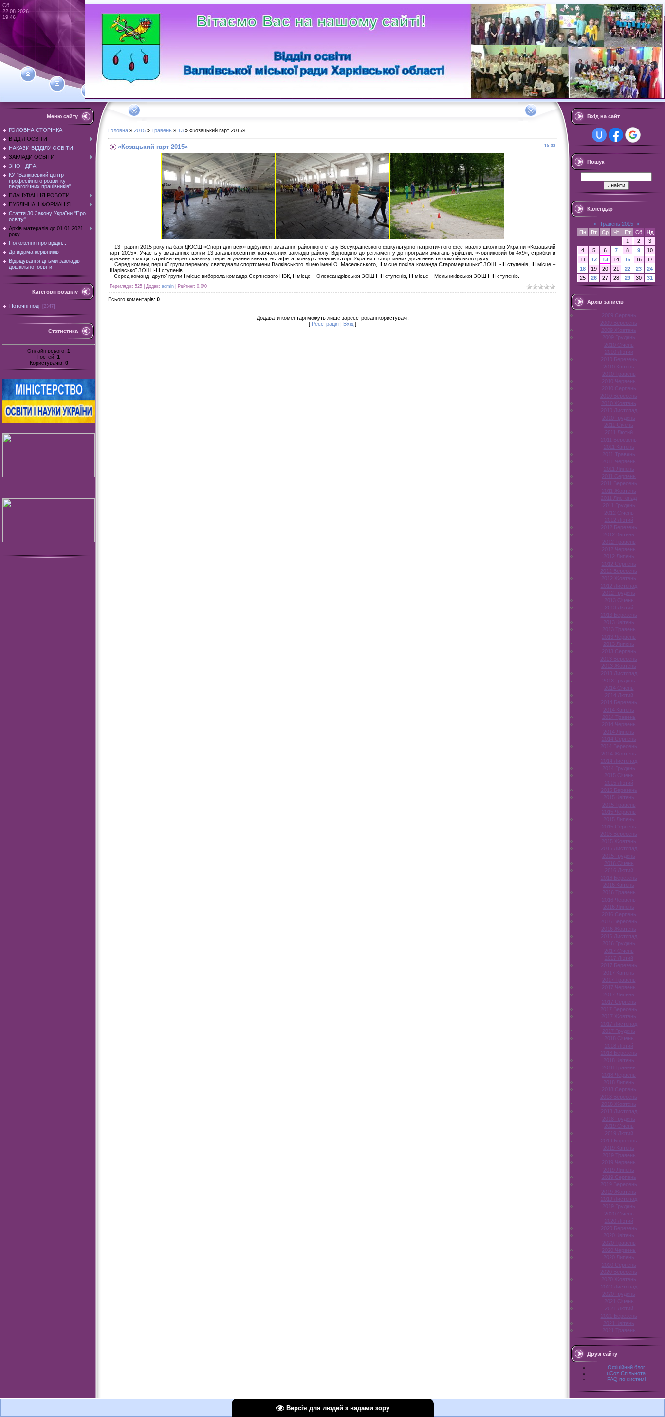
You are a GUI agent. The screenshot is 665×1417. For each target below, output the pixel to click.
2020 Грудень (618, 1294)
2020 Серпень (619, 1265)
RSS (654, 8)
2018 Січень (619, 1038)
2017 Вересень (618, 1009)
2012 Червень (619, 549)
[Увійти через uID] (599, 135)
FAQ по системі (626, 1379)
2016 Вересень (618, 921)
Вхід (348, 324)
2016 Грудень (618, 943)
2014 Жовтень (618, 753)
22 (627, 269)
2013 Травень (619, 629)
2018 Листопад (619, 1111)
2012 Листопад (619, 586)
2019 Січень (619, 1126)
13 (181, 130)
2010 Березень (619, 359)
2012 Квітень (618, 534)
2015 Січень (619, 775)
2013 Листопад (619, 673)
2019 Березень (619, 1140)
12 (594, 259)
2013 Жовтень (618, 666)
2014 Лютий (619, 695)
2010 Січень (619, 345)
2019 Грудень (618, 1206)
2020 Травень (619, 1243)
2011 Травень (618, 454)
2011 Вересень (619, 483)
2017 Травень (619, 980)
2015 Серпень (619, 826)
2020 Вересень (618, 1272)
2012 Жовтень (618, 578)
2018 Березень (619, 1053)
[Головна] (28, 74)
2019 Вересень (618, 1184)
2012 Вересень (618, 571)
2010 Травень (619, 374)
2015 (140, 130)
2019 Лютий (619, 1133)
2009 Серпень (619, 315)
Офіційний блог (626, 1367)
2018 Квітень (618, 1060)
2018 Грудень (618, 1119)
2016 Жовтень (618, 929)
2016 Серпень (619, 914)
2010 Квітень (618, 366)
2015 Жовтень (618, 841)
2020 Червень (619, 1250)
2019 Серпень (619, 1177)
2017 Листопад (619, 1024)
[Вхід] (89, 91)
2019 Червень (619, 1162)
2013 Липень (618, 644)
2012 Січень (619, 512)
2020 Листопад (619, 1286)
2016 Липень (618, 907)
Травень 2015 (616, 224)
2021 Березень (619, 1316)
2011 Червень (619, 461)
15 (627, 259)
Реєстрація (325, 324)
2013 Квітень (618, 622)
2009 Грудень (618, 337)
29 (627, 278)
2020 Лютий (619, 1221)
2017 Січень (619, 951)
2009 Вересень (618, 323)
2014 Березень (619, 702)
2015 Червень (619, 812)
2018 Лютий (619, 1046)
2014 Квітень (618, 710)
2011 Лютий (619, 432)
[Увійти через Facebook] (616, 135)
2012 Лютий (619, 520)
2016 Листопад (619, 936)
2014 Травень (619, 717)
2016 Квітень (618, 885)
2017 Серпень (619, 1002)
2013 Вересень (618, 659)
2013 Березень (619, 615)
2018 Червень (619, 1075)
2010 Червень (619, 381)
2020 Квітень (618, 1235)
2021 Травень (619, 1330)
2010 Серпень (619, 388)
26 (594, 278)
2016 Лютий (619, 870)
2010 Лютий (619, 352)
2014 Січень (619, 688)
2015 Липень (618, 819)
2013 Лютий (619, 607)
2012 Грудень (618, 593)
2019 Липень (618, 1170)
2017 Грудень (618, 1031)
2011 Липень (619, 469)
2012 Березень (619, 527)
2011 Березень (619, 439)
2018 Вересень (618, 1097)
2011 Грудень (619, 505)
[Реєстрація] (57, 84)
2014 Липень (618, 732)
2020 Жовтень (618, 1279)
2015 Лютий (619, 783)
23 (639, 269)
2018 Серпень (619, 1089)
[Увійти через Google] (633, 135)
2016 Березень (619, 878)
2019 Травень (619, 1155)
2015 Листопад (619, 848)
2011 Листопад (619, 498)
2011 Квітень (619, 447)
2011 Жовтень (619, 491)
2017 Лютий (619, 958)
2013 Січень (619, 600)
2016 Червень (619, 899)
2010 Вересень (618, 396)
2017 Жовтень (618, 1016)
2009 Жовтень (618, 330)
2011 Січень (618, 425)
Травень (161, 130)
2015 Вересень (618, 834)
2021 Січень (619, 1301)
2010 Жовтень (618, 403)
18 (583, 269)
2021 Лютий (619, 1308)
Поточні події (25, 306)
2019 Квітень (618, 1148)
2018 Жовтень (618, 1104)
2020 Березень (619, 1228)
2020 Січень (619, 1213)
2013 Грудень (618, 680)
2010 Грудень (618, 418)
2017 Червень (619, 987)
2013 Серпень (619, 651)
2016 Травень (619, 892)
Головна (118, 130)
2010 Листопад (619, 410)
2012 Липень (618, 556)
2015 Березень (619, 790)
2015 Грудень (618, 856)
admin (168, 286)
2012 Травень (619, 542)
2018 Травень (619, 1067)
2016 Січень (619, 863)
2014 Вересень (618, 746)
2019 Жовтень (618, 1192)
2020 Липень (618, 1257)
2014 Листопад (619, 761)
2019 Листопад (619, 1199)
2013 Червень (619, 637)
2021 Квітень (618, 1323)
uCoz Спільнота (626, 1373)
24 (650, 269)
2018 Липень (618, 1082)
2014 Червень (619, 724)
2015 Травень (619, 805)
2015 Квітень (618, 797)
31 (650, 278)
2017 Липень (618, 994)
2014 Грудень (618, 768)
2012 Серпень (619, 564)
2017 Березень (619, 965)
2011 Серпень (619, 476)
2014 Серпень (619, 739)
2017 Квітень (618, 972)
